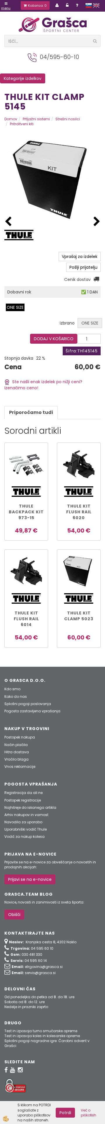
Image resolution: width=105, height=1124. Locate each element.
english (96, 5)
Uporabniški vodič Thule (25, 829)
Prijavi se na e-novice (30, 879)
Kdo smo (12, 688)
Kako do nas (15, 696)
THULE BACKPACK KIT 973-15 (26, 512)
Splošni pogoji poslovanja (27, 703)
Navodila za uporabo (23, 822)
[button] (97, 221)
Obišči (14, 914)
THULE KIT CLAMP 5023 (78, 616)
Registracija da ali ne (23, 792)
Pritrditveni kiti (22, 123)
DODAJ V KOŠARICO (54, 339)
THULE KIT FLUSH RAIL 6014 (26, 619)
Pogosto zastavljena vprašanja (32, 711)
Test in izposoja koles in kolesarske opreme (42, 1035)
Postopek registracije (22, 800)
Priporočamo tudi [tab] (31, 412)
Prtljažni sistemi (36, 118)
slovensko (88, 5)
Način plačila (16, 744)
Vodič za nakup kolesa (24, 836)
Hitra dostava (16, 752)
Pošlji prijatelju (83, 267)
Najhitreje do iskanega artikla (30, 807)
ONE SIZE (15, 307)
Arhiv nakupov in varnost (26, 814)
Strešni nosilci (67, 118)
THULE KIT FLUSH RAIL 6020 (79, 512)
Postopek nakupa (19, 737)
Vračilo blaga (16, 759)
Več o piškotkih (88, 1113)
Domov (10, 118)
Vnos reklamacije (19, 766)
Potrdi (65, 1113)
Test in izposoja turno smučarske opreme (40, 1030)
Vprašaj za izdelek (79, 256)
